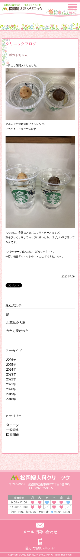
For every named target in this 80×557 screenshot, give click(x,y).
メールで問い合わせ (40, 532)
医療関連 (12, 435)
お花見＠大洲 (15, 322)
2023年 (11, 374)
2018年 (11, 399)
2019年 (11, 394)
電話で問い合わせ (40, 548)
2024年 (11, 369)
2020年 (11, 389)
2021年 (11, 384)
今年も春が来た (17, 330)
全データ (12, 425)
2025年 (11, 364)
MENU (73, 13)
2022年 (11, 379)
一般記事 (12, 430)
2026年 (11, 359)
